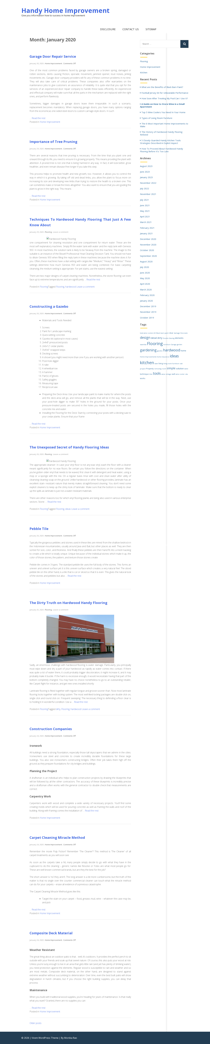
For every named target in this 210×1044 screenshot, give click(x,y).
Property (150, 368)
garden (179, 345)
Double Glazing (168, 338)
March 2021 (146, 222)
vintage (168, 374)
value (163, 374)
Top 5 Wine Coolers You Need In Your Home (163, 112)
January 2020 (146, 300)
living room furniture (171, 364)
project (143, 369)
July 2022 (144, 188)
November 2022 (148, 182)
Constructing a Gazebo (49, 306)
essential (143, 345)
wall (173, 374)
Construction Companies (51, 728)
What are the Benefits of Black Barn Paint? (162, 87)
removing (157, 369)
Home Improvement (50, 121)
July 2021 (144, 199)
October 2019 (147, 317)
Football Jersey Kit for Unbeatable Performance (164, 92)
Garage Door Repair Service (53, 56)
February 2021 (147, 227)
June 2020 (145, 272)
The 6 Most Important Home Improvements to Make (164, 125)
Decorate (184, 333)
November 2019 (148, 311)
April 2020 (145, 283)
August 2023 (146, 166)
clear (171, 333)
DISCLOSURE (108, 29)
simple (171, 368)
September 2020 (148, 255)
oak (181, 364)
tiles (150, 374)
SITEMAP (151, 29)
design (145, 337)
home (183, 350)
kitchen (147, 362)
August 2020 (146, 261)
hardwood (70, 286)
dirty (58, 709)
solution (180, 368)
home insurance (163, 357)
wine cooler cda (182, 374)
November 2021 (148, 194)
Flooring (44, 286)
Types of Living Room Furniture (156, 118)
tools (157, 373)
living (161, 363)
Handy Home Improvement (65, 10)
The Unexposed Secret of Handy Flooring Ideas (69, 447)
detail (154, 338)
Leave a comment (60, 232)
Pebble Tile (39, 528)
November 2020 (148, 244)
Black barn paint (162, 333)
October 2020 (147, 250)
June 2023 (145, 171)
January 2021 (146, 233)
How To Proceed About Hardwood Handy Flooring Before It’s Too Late (161, 150)
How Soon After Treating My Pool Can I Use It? (164, 98)
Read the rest (38, 118)
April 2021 (145, 216)
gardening (148, 350)
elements (179, 338)
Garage (173, 345)
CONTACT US (130, 29)
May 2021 (145, 210)
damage (177, 333)
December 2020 (148, 239)
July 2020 (144, 267)
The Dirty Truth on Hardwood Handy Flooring (68, 602)
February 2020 (147, 295)
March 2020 (146, 289)
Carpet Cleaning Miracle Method (57, 837)
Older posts (35, 1023)
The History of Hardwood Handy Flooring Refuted (161, 133)
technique (144, 374)
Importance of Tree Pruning (53, 141)
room (164, 369)
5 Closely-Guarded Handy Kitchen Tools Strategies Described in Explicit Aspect (160, 141)
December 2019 (148, 306)
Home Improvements (148, 357)
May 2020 (145, 278)
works (142, 378)
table (186, 369)
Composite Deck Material (51, 933)
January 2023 (146, 177)
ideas (68, 508)
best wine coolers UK (148, 333)
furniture (166, 345)
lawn (156, 364)
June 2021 (145, 205)
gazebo (160, 351)
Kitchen (143, 72)
